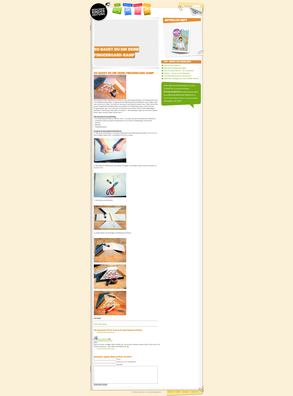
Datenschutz (195, 392)
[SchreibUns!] (195, 12)
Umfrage (187, 98)
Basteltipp (103, 324)
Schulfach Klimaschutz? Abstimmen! (177, 76)
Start (117, 9)
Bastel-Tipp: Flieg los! (172, 65)
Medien (166, 95)
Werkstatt (127, 9)
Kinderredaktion (172, 91)
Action (166, 85)
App (170, 85)
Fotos (193, 85)
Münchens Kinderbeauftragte (175, 68)
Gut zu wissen (176, 89)
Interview (185, 89)
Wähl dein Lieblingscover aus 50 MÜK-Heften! (181, 78)
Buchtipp (183, 85)
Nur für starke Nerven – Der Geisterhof (179, 71)
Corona (189, 85)
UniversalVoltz (102, 339)
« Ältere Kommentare (105, 332)
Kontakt (177, 392)
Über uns (170, 392)
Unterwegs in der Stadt (172, 101)
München (172, 95)
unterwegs (194, 98)
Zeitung (147, 9)
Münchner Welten (183, 95)
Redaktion (138, 9)
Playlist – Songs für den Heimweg (176, 73)
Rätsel (171, 98)
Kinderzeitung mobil (189, 92)
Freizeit (167, 88)
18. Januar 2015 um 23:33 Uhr (103, 340)
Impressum (185, 392)
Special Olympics (179, 98)
